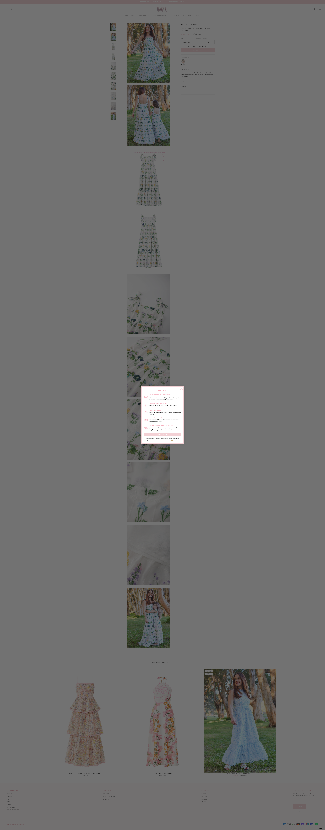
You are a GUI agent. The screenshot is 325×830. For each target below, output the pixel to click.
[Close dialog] (181, 388)
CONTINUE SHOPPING (162, 435)
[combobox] (320, 828)
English (320, 828)
